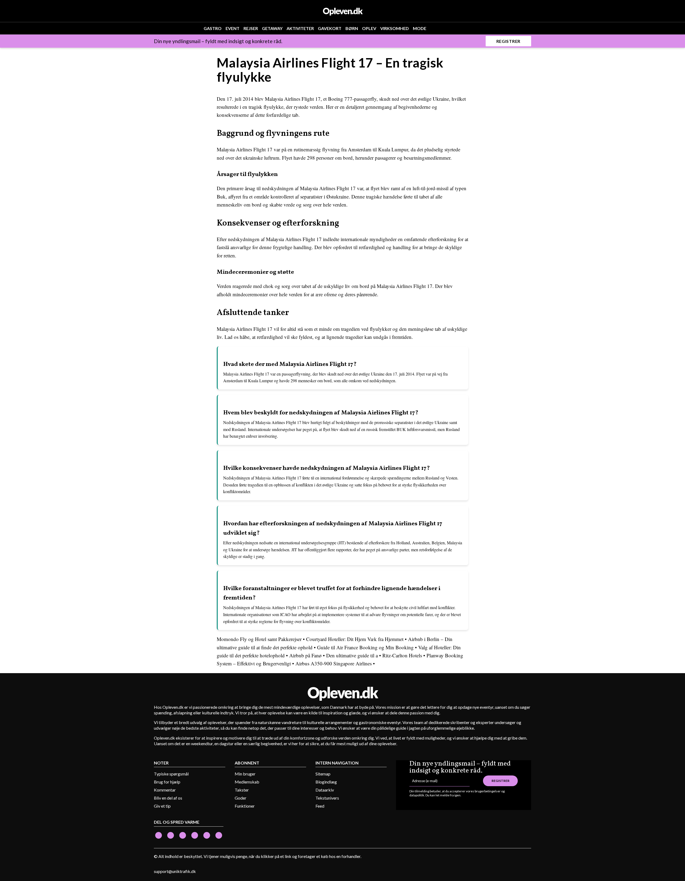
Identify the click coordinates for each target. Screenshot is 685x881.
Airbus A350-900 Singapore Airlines (333, 663)
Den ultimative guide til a (352, 655)
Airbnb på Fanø (305, 655)
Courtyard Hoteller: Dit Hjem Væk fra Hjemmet (355, 639)
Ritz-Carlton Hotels (402, 655)
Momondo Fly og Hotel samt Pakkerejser (259, 639)
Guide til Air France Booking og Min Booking (365, 647)
